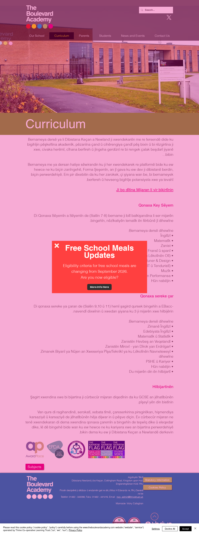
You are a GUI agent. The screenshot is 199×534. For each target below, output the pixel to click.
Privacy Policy (75, 530)
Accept (185, 528)
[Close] (195, 529)
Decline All (170, 528)
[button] (56, 245)
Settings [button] (156, 528)
